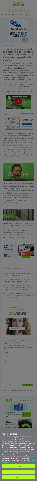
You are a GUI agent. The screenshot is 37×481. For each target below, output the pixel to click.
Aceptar (18, 477)
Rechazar (18, 472)
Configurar (18, 466)
